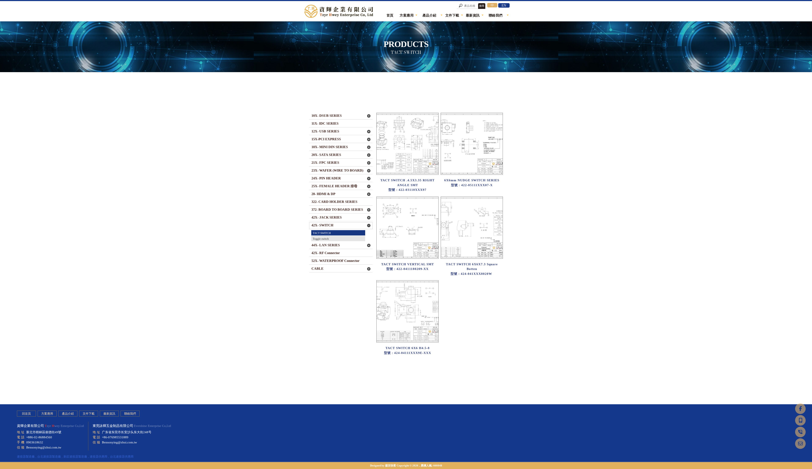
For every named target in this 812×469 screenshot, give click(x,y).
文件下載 (89, 413)
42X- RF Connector (325, 253)
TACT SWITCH (322, 233)
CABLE (317, 268)
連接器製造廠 (26, 456)
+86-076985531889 (115, 437)
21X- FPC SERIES (325, 162)
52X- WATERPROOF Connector (335, 261)
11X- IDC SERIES (325, 123)
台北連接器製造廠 (49, 456)
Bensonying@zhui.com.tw (43, 447)
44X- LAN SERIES (325, 245)
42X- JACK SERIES (326, 217)
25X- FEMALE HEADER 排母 (334, 186)
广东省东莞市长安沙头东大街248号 (126, 432)
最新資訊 (109, 413)
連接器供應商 (98, 456)
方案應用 (47, 413)
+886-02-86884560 (39, 437)
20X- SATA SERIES (326, 155)
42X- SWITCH (322, 225)
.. (419, 465)
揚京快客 (390, 465)
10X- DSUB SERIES (326, 115)
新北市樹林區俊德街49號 (43, 432)
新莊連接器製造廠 (75, 456)
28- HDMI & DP (323, 194)
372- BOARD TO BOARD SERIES (337, 209)
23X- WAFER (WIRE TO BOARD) (337, 170)
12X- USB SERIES (325, 131)
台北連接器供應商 (122, 456)
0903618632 (34, 442)
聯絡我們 (130, 413)
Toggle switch (321, 238)
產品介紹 (68, 413)
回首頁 (26, 413)
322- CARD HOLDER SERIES (334, 202)
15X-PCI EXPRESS (326, 139)
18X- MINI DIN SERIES (329, 147)
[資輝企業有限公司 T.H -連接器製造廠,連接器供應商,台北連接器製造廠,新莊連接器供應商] (339, 12)
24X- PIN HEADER (326, 178)
